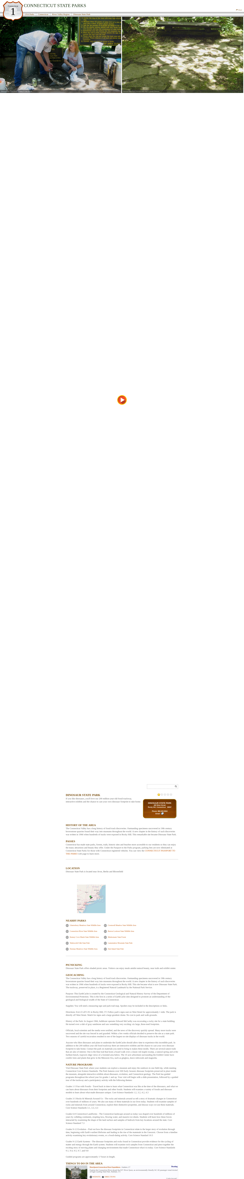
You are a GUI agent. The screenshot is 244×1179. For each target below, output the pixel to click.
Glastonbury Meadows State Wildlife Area (85, 925)
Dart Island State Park (116, 949)
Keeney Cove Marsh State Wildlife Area (84, 937)
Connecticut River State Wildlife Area (83, 931)
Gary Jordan (28, 91)
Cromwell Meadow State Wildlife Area (122, 925)
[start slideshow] (122, 400)
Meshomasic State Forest (117, 937)
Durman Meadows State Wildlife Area (83, 949)
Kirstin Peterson (154, 91)
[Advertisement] (87, 787)
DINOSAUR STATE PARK (159, 803)
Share (240, 10)
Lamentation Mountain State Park (120, 943)
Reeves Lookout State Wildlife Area (121, 931)
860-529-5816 (162, 811)
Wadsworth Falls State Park (80, 943)
